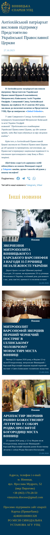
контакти (25, 132)
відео (25, 109)
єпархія (25, 89)
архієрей (25, 81)
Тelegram (7, 169)
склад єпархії (25, 124)
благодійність (25, 117)
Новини (35, 410)
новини (25, 74)
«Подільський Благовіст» (25, 99)
